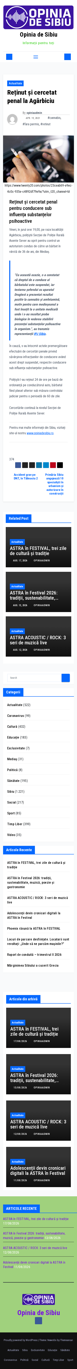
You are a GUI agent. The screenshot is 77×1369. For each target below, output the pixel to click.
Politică (12, 770)
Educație (13, 737)
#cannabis (54, 118)
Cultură (12, 727)
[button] (60, 57)
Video (11, 835)
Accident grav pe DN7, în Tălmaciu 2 (26, 476)
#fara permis (31, 124)
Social (11, 802)
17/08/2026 (21, 1041)
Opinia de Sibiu (38, 34)
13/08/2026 (21, 1087)
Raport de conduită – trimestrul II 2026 (34, 955)
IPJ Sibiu (40, 334)
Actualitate (15, 83)
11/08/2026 (21, 1180)
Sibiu (10, 792)
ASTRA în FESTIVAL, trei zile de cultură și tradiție (38, 550)
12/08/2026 (21, 1134)
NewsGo (51, 1340)
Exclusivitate (16, 748)
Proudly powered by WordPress (21, 1340)
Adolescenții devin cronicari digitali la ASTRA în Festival (38, 1170)
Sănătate (13, 781)
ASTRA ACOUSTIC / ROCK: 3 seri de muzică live (38, 640)
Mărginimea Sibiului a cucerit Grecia (33, 965)
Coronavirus (15, 716)
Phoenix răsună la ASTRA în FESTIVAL (33, 928)
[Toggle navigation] (35, 57)
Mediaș (12, 759)
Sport (11, 813)
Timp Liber (14, 824)
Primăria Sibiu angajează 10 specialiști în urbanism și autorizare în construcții (54, 484)
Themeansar (66, 1340)
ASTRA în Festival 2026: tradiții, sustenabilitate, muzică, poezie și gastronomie (33, 600)
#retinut (45, 124)
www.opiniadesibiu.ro (40, 433)
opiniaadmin (34, 112)
